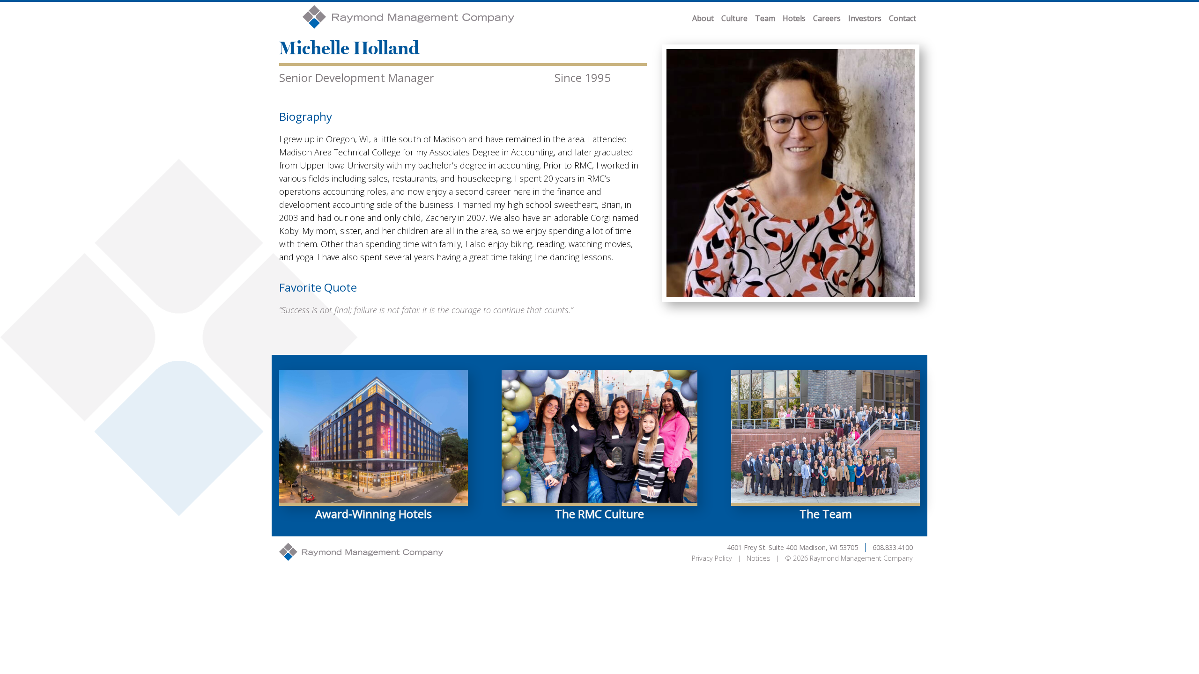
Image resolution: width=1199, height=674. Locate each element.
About (703, 18)
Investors (864, 18)
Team (765, 18)
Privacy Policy (712, 558)
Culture (734, 18)
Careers (827, 18)
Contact (902, 18)
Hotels (794, 18)
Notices (758, 558)
